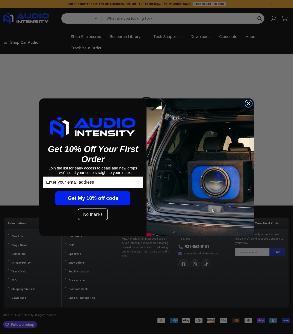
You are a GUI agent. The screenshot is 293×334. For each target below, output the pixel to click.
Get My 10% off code (93, 198)
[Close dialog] (248, 103)
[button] (93, 127)
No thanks (93, 214)
